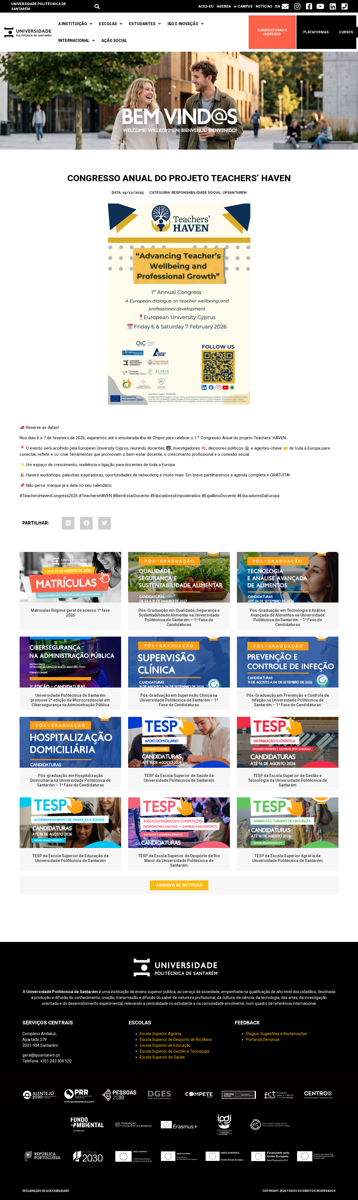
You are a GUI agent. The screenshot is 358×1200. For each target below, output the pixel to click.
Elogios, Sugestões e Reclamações (276, 1033)
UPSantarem (235, 193)
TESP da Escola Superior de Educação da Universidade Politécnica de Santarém (70, 858)
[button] (97, 6)
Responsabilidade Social (196, 193)
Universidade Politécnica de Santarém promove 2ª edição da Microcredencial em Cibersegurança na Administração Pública (70, 700)
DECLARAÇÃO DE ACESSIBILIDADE (45, 1190)
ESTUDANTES (142, 24)
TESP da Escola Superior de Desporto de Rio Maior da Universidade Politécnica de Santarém (179, 861)
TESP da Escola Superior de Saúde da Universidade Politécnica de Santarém (179, 778)
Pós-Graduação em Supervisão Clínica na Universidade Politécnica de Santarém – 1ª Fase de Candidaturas (179, 700)
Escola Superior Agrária (160, 1033)
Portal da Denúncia (262, 1039)
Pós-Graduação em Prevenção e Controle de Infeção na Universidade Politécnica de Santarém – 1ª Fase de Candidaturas (287, 700)
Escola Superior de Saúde (162, 1057)
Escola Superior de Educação (165, 1045)
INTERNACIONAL (74, 40)
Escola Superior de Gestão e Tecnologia (174, 1051)
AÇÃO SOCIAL (114, 40)
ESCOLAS (108, 24)
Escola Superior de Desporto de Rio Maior (176, 1039)
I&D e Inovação (183, 24)
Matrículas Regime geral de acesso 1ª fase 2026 (70, 612)
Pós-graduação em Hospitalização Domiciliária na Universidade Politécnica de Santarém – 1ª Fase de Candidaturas (70, 780)
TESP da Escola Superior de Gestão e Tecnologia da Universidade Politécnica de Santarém (287, 780)
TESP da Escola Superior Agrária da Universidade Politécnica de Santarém (287, 858)
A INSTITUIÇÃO (72, 24)
